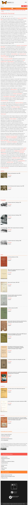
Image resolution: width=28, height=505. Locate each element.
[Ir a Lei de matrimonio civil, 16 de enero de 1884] (4, 411)
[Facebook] (11, 16)
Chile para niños (4, 477)
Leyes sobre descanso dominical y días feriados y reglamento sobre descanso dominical (17, 322)
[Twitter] (12, 16)
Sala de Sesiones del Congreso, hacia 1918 (16, 186)
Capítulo (3, 386)
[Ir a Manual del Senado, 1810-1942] (4, 291)
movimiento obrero (16, 157)
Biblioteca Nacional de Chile (6, 474)
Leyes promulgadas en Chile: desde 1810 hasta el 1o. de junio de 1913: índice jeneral (17, 334)
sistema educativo (5, 56)
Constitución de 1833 (7, 58)
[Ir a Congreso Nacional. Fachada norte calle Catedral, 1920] (4, 206)
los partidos (3, 105)
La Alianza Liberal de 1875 (13, 307)
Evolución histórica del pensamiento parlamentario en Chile (15, 296)
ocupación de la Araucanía (11, 136)
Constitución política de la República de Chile (16, 359)
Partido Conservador (17, 93)
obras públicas (14, 54)
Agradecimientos (4, 462)
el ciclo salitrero (13, 118)
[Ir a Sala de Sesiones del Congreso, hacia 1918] (4, 190)
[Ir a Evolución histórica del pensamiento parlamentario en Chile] (4, 305)
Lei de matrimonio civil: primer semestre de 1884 (17, 401)
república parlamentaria (19, 150)
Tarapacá (9, 141)
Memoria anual (4, 465)
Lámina (2, 171)
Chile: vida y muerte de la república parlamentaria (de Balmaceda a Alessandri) (17, 373)
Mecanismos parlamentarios (6, 438)
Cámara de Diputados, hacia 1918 (14, 173)
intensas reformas (19, 102)
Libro (2, 254)
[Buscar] (23, 6)
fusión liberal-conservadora (9, 96)
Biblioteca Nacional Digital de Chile (8, 476)
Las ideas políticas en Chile (13, 256)
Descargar (9, 175)
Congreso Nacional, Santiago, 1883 (14, 240)
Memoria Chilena (7, 2)
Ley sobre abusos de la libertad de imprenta (16, 388)
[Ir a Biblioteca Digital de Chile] (14, 497)
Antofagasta (14, 141)
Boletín (2, 466)
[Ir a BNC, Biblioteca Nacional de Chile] (14, 492)
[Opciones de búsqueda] (26, 6)
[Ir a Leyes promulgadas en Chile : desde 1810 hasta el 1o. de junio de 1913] (4, 342)
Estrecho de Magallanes (11, 137)
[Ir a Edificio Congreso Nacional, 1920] (4, 224)
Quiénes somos (4, 457)
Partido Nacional (4, 100)
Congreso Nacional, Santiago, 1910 (14, 202)
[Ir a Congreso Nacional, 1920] (4, 244)
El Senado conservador (5, 435)
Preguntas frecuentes (5, 458)
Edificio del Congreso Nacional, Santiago (15, 227)
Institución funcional (5, 437)
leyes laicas (3, 114)
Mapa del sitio (4, 468)
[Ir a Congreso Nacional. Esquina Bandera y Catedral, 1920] (4, 232)
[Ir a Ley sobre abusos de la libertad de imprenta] (4, 397)
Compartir (9, 176)
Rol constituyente (4, 440)
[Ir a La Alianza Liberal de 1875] (4, 318)
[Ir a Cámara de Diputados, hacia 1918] (4, 177)
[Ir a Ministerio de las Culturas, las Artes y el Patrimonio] (14, 486)
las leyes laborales (5, 167)
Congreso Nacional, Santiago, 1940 (14, 215)
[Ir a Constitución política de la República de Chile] (4, 368)
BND (26, 2)
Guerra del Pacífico (5, 140)
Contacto (3, 469)
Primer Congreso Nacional (6, 434)
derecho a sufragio (16, 106)
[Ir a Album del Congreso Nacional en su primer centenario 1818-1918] (4, 278)
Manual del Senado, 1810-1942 (13, 282)
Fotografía (3, 200)
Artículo (2, 415)
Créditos (3, 460)
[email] (9, 16)
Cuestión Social (10, 162)
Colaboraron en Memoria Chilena (7, 461)
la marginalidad (21, 160)
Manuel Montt (14, 89)
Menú (14, 8)
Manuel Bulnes (11, 61)
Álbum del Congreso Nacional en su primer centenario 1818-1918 (16, 270)
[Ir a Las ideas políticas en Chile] (4, 266)
